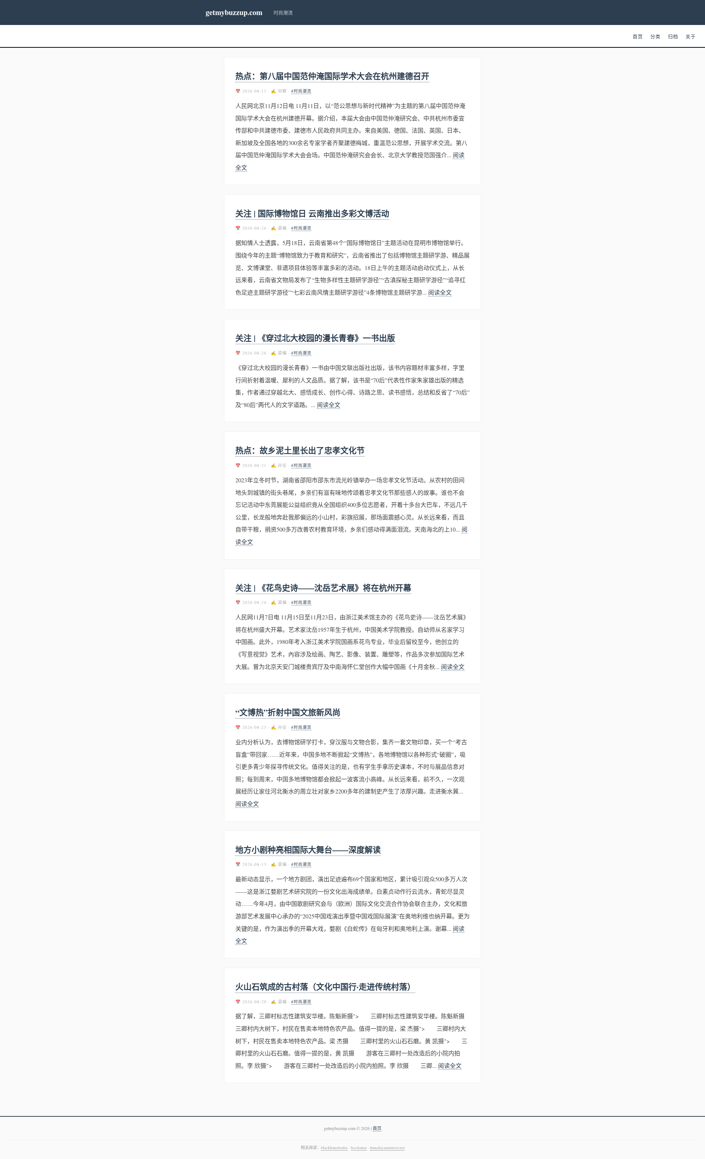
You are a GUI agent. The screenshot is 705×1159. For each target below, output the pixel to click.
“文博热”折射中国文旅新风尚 (287, 712)
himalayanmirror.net (387, 1147)
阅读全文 (440, 292)
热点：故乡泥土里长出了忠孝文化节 (300, 450)
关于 (691, 36)
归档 (673, 36)
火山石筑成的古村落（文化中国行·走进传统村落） (325, 986)
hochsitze (359, 1147)
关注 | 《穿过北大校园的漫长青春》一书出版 (315, 338)
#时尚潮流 (301, 91)
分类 (655, 36)
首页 (638, 36)
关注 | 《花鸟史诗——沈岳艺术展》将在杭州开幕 (323, 588)
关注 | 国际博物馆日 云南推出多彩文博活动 (312, 213)
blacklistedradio (334, 1147)
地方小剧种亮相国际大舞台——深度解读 (308, 849)
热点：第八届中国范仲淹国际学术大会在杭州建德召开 (332, 76)
